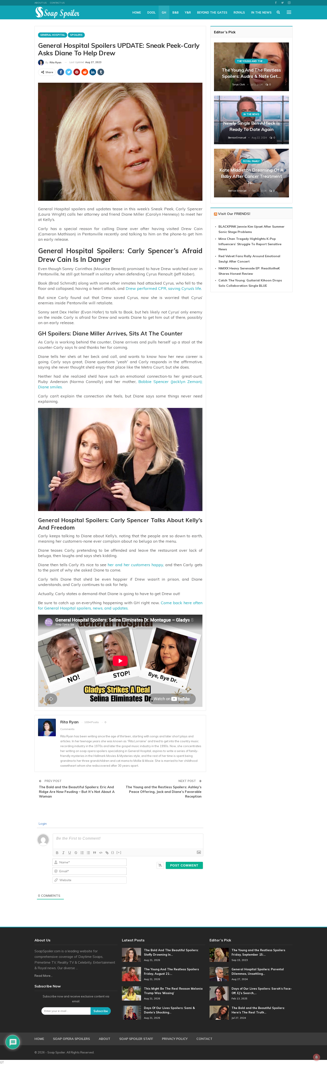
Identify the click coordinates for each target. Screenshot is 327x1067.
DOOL (151, 12)
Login (42, 824)
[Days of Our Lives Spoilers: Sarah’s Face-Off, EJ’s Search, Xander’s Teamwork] (219, 993)
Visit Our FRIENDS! (234, 213)
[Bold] (57, 852)
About (104, 1039)
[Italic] (63, 852)
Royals (239, 12)
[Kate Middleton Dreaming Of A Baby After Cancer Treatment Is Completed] (251, 173)
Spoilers (76, 34)
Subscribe (100, 1011)
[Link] (107, 852)
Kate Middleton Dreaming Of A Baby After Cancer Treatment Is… (251, 176)
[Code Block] (101, 852)
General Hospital (52, 34)
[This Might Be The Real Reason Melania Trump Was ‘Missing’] (131, 993)
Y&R (188, 12)
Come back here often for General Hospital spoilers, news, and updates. (120, 605)
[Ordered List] (82, 852)
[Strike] (76, 852)
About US (40, 2)
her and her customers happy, (136, 564)
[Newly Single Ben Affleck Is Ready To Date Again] (251, 119)
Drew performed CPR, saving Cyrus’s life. (164, 288)
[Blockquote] (94, 852)
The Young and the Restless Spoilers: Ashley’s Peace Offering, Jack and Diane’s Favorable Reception (164, 791)
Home (136, 12)
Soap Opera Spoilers (71, 1039)
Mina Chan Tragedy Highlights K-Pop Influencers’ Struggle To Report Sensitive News (249, 244)
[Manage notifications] (316, 1057)
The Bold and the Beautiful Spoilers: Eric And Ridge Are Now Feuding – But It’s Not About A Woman (77, 791)
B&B (175, 12)
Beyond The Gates (212, 12)
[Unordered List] (88, 852)
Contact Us (57, 2)
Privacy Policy (175, 1039)
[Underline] (70, 852)
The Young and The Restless (252, 61)
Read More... (43, 976)
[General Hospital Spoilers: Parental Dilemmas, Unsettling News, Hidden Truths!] (219, 974)
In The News (261, 12)
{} (112, 852)
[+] (119, 852)
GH (164, 12)
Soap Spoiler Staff (136, 1039)
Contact (204, 1039)
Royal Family (251, 161)
